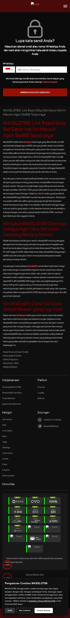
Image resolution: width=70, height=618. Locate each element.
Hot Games (7, 419)
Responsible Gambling (11, 392)
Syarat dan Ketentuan (11, 404)
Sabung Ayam (8, 475)
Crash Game (7, 453)
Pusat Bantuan (8, 398)
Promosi (41, 387)
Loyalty (41, 392)
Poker (4, 464)
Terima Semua (43, 610)
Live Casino (7, 430)
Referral (41, 398)
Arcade (5, 458)
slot (42, 193)
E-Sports (5, 470)
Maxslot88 (32, 266)
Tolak (9, 610)
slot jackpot (21, 315)
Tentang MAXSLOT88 (11, 387)
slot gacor (27, 142)
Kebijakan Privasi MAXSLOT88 (42, 601)
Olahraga (6, 447)
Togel (4, 442)
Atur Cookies (25, 610)
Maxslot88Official (50, 426)
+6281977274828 (52, 419)
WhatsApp (8, 63)
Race (4, 436)
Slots (4, 425)
